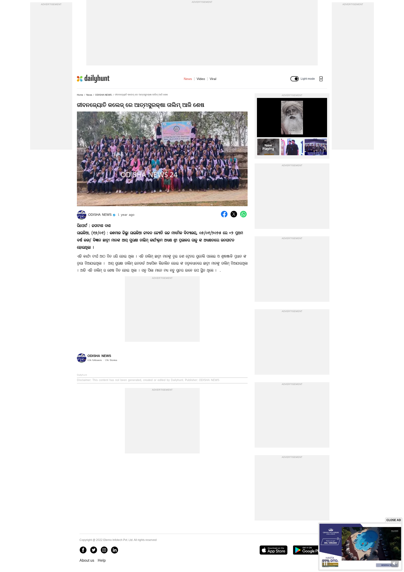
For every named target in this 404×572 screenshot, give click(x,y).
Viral (213, 79)
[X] (93, 550)
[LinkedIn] (114, 550)
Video (201, 79)
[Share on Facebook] (224, 214)
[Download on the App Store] (273, 550)
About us (86, 560)
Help (102, 560)
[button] (294, 79)
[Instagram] (104, 550)
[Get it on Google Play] (309, 550)
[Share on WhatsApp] (243, 214)
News (188, 79)
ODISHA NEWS (103, 95)
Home (80, 95)
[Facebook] (83, 550)
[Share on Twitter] (234, 214)
